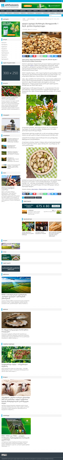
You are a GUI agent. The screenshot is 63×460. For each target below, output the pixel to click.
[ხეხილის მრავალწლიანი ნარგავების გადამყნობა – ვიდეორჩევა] (11, 180)
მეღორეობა (4, 57)
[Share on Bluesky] (56, 56)
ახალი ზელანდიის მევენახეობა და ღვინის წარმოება (28, 233)
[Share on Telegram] (52, 56)
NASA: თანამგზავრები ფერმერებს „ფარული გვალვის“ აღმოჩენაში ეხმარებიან (14, 296)
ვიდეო (48, 10)
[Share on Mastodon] (49, 56)
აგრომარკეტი (54, 10)
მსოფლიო (29, 10)
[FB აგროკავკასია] (62, 1)
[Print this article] (41, 56)
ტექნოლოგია (23, 10)
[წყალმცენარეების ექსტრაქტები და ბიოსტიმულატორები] (4, 147)
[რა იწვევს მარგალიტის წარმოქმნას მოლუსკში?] (16, 320)
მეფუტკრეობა (5, 54)
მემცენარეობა (5, 50)
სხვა (60, 10)
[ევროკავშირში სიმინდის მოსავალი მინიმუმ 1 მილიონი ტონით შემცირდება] (55, 226)
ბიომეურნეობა (42, 10)
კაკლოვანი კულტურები (29, 197)
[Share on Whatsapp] (45, 56)
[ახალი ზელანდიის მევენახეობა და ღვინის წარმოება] (28, 226)
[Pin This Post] (34, 56)
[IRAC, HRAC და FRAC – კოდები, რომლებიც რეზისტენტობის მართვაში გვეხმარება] (16, 426)
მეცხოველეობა (5, 59)
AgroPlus (35, 10)
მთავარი (2, 10)
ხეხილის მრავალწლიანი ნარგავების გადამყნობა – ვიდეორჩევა (8, 188)
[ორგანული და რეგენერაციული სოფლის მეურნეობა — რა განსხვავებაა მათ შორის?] (4, 159)
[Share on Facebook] (24, 56)
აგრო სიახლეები (33, 29)
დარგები (15, 10)
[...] (19, 109)
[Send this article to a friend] (38, 56)
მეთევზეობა (4, 48)
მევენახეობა (4, 46)
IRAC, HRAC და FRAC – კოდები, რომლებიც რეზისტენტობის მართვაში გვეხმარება (15, 438)
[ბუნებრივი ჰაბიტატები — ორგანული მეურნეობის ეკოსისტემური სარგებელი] (4, 153)
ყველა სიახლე (9, 10)
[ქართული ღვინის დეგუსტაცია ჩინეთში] (41, 226)
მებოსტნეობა (4, 44)
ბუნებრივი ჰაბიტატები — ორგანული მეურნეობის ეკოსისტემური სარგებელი (13, 152)
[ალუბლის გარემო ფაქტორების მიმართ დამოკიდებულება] (11, 91)
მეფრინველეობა (5, 52)
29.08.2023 (26, 29)
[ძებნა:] (55, 15)
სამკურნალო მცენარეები (8, 344)
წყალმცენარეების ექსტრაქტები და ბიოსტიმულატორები (12, 146)
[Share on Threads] (59, 56)
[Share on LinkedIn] (31, 56)
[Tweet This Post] (27, 56)
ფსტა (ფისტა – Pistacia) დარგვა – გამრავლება (42, 189)
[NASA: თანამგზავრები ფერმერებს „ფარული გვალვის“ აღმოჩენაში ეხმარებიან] (16, 285)
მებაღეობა (4, 42)
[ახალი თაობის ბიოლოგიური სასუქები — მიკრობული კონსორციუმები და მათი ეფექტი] (4, 166)
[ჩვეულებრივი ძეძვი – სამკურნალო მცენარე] (16, 354)
